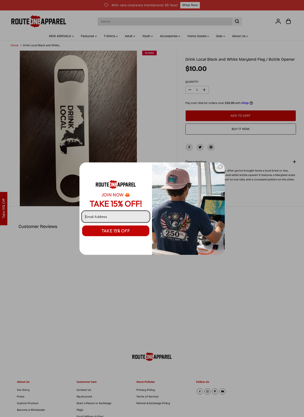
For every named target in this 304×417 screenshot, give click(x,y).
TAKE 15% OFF (115, 230)
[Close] (220, 167)
